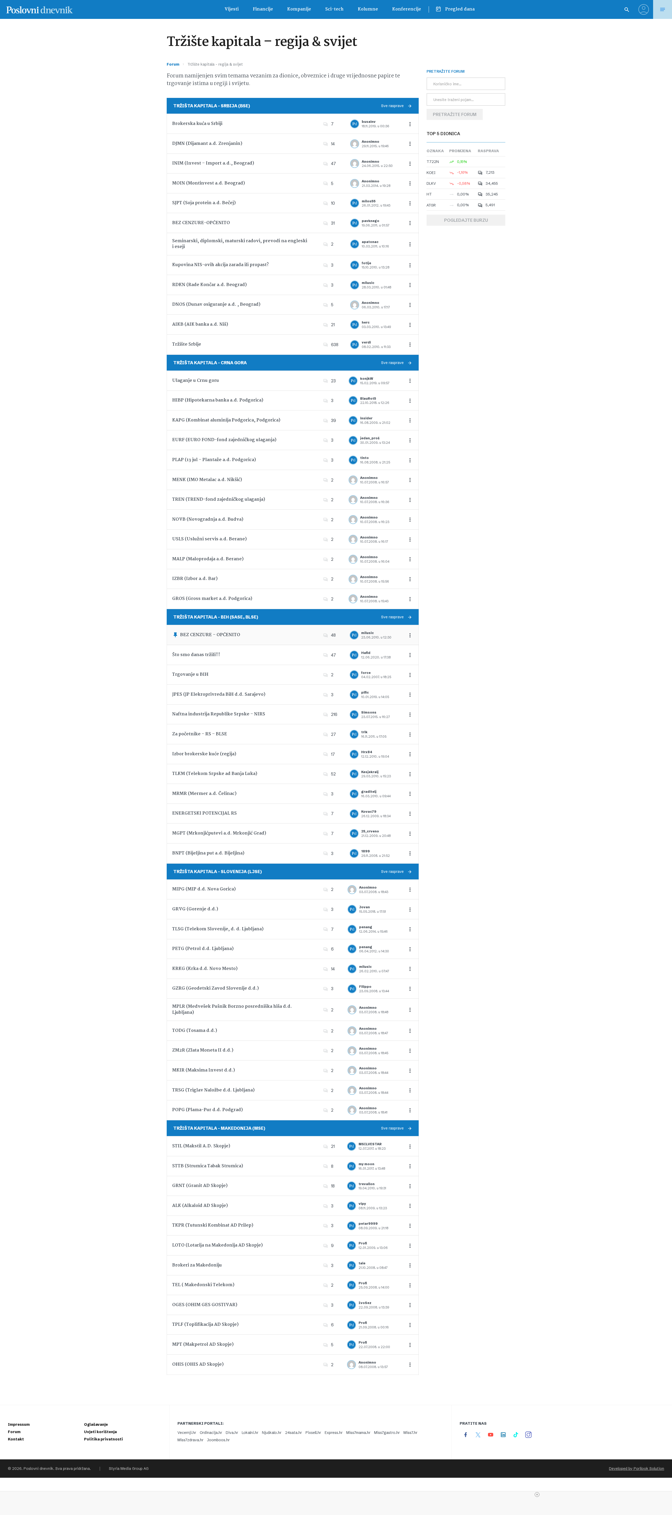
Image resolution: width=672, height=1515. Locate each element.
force (366, 673)
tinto (364, 458)
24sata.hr (293, 1432)
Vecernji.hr (186, 1432)
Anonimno (370, 142)
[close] (537, 1494)
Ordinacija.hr (211, 1432)
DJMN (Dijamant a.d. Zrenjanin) (207, 143)
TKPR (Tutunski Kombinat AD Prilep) (212, 1225)
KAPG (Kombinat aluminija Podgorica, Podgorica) (226, 420)
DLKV (431, 183)
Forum (173, 64)
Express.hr (334, 1432)
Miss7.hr (410, 1432)
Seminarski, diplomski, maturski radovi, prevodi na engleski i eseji (239, 243)
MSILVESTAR (370, 1144)
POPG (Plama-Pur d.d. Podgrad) (207, 1109)
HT (429, 194)
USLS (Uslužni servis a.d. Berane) (209, 539)
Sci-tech (334, 9)
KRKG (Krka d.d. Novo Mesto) (205, 968)
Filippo (365, 987)
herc (366, 322)
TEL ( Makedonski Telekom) (203, 1285)
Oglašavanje (96, 1424)
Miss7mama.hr (358, 1432)
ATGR (431, 205)
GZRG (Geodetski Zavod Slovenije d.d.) (215, 988)
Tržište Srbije (186, 344)
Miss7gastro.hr (387, 1432)
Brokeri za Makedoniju (197, 1265)
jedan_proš (370, 438)
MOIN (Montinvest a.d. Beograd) (208, 183)
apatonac (370, 242)
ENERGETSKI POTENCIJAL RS (204, 813)
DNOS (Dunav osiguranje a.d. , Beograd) (216, 304)
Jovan (364, 907)
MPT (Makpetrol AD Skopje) (203, 1344)
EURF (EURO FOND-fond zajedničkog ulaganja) (224, 440)
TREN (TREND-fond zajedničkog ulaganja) (218, 499)
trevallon (367, 1184)
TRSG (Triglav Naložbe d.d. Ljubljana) (213, 1090)
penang (365, 927)
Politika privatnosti (103, 1439)
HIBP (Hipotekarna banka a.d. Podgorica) (217, 400)
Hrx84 (366, 752)
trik (364, 732)
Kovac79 (368, 812)
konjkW (366, 379)
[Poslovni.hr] (39, 9)
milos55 (369, 201)
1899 (365, 851)
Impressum (19, 1424)
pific (365, 692)
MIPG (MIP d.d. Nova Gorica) (204, 889)
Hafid (365, 653)
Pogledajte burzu (466, 220)
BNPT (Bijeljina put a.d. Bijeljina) (208, 853)
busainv (369, 122)
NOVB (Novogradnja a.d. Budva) (207, 519)
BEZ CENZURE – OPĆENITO (210, 634)
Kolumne (368, 9)
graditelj (368, 792)
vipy (362, 1204)
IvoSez (365, 1303)
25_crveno (370, 831)
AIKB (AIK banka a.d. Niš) (200, 324)
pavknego (370, 221)
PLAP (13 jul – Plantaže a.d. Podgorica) (214, 459)
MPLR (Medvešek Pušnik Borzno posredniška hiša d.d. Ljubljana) (232, 1009)
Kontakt (16, 1439)
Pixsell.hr (313, 1432)
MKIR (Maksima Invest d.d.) (203, 1070)
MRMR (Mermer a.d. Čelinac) (204, 793)
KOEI (431, 172)
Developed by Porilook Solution (636, 1468)
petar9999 (368, 1224)
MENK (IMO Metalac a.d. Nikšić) (207, 479)
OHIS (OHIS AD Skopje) (198, 1364)
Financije (263, 9)
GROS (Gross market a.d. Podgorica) (212, 598)
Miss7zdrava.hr (190, 1440)
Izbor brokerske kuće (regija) (204, 754)
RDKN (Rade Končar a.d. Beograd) (209, 284)
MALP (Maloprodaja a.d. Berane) (208, 559)
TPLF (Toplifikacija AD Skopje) (205, 1324)
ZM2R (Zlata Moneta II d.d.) (202, 1050)
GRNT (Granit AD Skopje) (200, 1185)
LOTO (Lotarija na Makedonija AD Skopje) (217, 1245)
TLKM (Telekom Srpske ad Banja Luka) (214, 773)
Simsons (368, 712)
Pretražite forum (454, 114)
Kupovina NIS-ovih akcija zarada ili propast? (220, 264)
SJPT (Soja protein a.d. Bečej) (204, 203)
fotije (366, 263)
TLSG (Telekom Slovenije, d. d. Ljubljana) (218, 929)
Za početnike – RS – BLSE (199, 734)
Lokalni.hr (250, 1432)
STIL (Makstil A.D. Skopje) (201, 1146)
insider (366, 418)
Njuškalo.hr (271, 1432)
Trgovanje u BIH (190, 674)
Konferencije (406, 9)
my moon (366, 1164)
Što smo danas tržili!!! (196, 654)
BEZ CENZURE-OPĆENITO (201, 222)
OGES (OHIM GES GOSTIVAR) (204, 1304)
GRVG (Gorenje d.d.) (195, 909)
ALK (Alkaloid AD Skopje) (200, 1205)
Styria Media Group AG (129, 1468)
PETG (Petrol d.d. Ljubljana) (203, 948)
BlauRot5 (368, 398)
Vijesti (231, 9)
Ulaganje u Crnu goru (195, 380)
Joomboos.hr (218, 1440)
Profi (363, 1243)
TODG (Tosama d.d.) (194, 1030)
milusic (368, 283)
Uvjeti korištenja (100, 1431)
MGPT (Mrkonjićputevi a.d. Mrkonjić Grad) (219, 833)
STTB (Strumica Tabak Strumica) (207, 1166)
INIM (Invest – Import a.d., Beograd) (213, 163)
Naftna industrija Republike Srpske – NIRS (218, 714)
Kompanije (299, 9)
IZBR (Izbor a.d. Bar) (195, 578)
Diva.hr (232, 1432)
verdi (366, 342)
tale (362, 1263)
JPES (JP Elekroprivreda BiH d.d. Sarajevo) (218, 694)
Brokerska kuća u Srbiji (197, 123)
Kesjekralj (370, 772)
